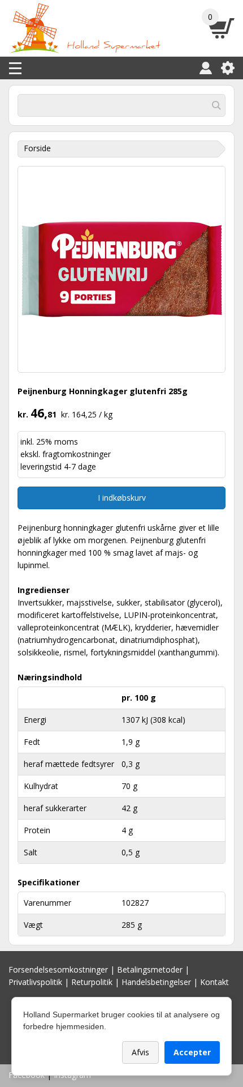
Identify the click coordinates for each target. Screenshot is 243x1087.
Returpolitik (91, 982)
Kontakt (214, 982)
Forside (37, 148)
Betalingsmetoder (150, 969)
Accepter (192, 1052)
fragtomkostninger (76, 454)
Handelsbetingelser (156, 982)
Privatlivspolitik (35, 982)
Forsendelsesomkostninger (58, 969)
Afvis (140, 1052)
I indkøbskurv (122, 497)
